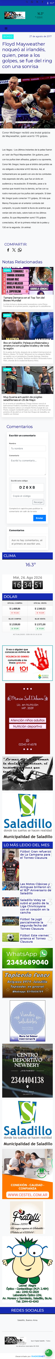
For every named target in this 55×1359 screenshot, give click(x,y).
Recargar (38, 502)
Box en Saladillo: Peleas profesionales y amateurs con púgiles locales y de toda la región (26, 346)
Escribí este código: (19, 481)
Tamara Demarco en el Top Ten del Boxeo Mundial (24, 299)
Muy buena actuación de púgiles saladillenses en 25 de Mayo (22, 398)
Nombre (12, 443)
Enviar (39, 518)
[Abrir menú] (6, 28)
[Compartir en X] (14, 250)
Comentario (14, 455)
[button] (28, 2)
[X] (38, 2)
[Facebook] (43, 2)
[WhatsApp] (33, 2)
